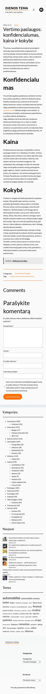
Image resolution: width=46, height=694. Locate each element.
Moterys (10, 456)
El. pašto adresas (10, 361)
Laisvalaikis (11, 442)
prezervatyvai (6, 624)
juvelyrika (24, 610)
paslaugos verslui (29, 620)
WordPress (31, 687)
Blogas (14, 430)
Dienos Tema (16, 8)
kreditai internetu (7, 613)
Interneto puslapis (10, 371)
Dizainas (15, 502)
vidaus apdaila (17, 482)
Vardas (6, 351)
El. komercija (16, 514)
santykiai (33, 624)
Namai (9, 462)
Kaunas (29, 610)
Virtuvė (14, 485)
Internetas (11, 427)
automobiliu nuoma (30, 598)
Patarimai (11, 491)
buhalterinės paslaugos (22, 603)
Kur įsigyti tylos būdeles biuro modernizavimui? (25, 545)
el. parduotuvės (22, 607)
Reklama (15, 520)
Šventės (15, 453)
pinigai (38, 620)
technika (27, 628)
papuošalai (28, 617)
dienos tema (37, 603)
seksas (39, 624)
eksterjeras (16, 468)
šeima (22, 631)
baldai (6, 602)
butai (30, 603)
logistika (36, 614)
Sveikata (10, 497)
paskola (35, 617)
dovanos (6, 607)
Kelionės (15, 447)
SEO (13, 436)
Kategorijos (27, 659)
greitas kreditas (8, 610)
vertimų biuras (29, 276)
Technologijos (12, 499)
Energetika (16, 517)
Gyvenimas (11, 421)
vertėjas (12, 276)
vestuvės (6, 631)
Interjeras (15, 470)
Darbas (14, 511)
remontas (24, 624)
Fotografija (16, 444)
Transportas (11, 505)
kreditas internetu (26, 614)
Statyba (15, 479)
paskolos (7, 620)
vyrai (18, 631)
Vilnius (12, 631)
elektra (30, 607)
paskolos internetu (18, 620)
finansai (37, 606)
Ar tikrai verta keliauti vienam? (19, 557)
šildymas (29, 631)
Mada (14, 459)
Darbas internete (18, 433)
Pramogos (11, 494)
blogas (12, 603)
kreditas (16, 614)
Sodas (14, 476)
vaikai (33, 628)
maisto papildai (14, 617)
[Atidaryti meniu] (33, 9)
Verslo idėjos (16, 523)
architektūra (16, 465)
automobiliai (11, 598)
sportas (20, 628)
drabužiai (13, 607)
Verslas (10, 508)
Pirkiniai (15, 424)
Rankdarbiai (16, 450)
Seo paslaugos (11, 628)
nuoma (22, 617)
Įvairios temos (19, 273)
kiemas (14, 473)
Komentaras (8, 326)
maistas (6, 616)
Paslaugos (27, 273)
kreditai (36, 610)
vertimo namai (8, 110)
